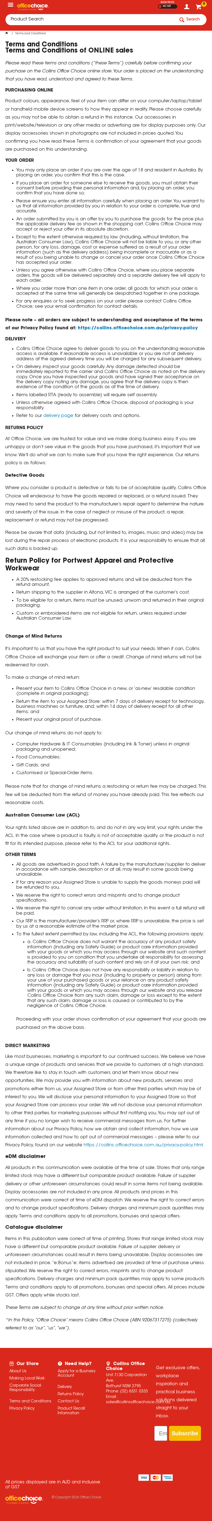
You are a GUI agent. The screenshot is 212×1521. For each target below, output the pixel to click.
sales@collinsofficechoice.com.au (138, 1402)
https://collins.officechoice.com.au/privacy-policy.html (143, 1145)
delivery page (58, 416)
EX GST (159, 6)
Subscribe (185, 1433)
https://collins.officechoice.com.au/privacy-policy (138, 328)
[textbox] (90, 19)
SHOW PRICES (167, 2)
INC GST (167, 6)
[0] (199, 8)
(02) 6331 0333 (134, 1392)
